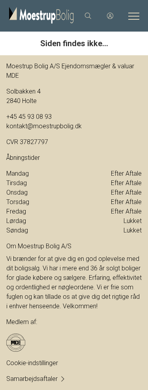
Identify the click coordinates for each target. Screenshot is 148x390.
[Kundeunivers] (110, 15)
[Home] (41, 16)
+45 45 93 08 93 (29, 116)
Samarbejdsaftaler (32, 378)
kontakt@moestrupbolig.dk (44, 126)
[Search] (88, 15)
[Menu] (132, 16)
